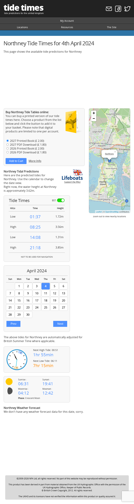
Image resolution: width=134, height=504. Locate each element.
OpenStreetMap (112, 211)
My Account (67, 20)
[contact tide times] (107, 10)
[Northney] (109, 160)
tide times (23, 7)
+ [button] (94, 113)
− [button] (94, 118)
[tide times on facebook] (117, 10)
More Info (35, 161)
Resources (67, 27)
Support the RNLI (72, 181)
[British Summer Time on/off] (61, 200)
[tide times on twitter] (126, 10)
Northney (109, 153)
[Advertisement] (67, 80)
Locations (22, 27)
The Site (111, 27)
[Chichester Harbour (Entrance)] (126, 201)
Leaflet (99, 211)
